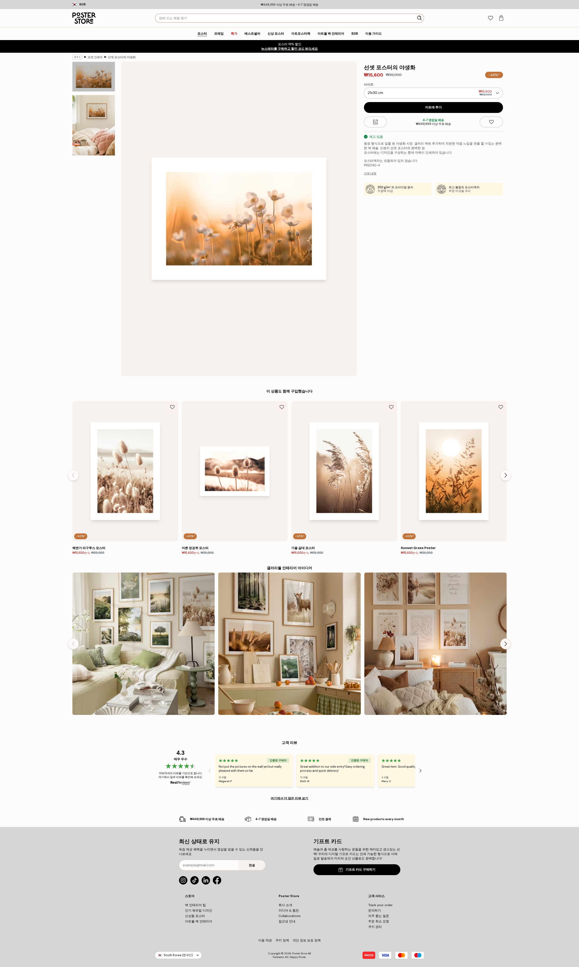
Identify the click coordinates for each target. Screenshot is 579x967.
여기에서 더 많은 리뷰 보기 (289, 798)
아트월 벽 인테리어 (198, 921)
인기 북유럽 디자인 (198, 910)
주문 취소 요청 (378, 921)
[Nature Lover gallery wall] (289, 644)
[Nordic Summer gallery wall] (143, 644)
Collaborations (290, 916)
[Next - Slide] (505, 475)
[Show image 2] (93, 125)
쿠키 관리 (375, 927)
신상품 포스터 (195, 916)
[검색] (420, 18)
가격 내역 (370, 173)
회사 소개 (285, 905)
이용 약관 (265, 940)
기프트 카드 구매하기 (360, 869)
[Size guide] (375, 122)
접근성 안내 (287, 921)
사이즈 (368, 84)
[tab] (490, 18)
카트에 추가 (433, 107)
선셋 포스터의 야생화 (122, 57)
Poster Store (299, 953)
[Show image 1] (93, 77)
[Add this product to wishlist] (491, 122)
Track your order (380, 905)
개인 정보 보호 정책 (307, 940)
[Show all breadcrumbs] (77, 57)
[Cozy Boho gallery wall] (435, 644)
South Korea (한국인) (178, 955)
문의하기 (374, 910)
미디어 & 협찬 (289, 910)
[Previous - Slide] (73, 475)
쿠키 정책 (282, 940)
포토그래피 (95, 57)
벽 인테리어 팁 (195, 905)
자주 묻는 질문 (378, 916)
